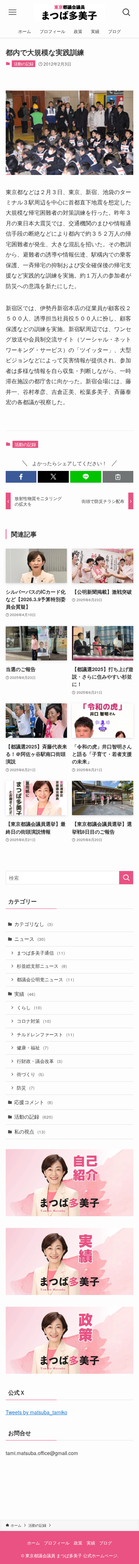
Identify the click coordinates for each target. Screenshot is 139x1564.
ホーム (33, 1543)
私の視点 (29, 1131)
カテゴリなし (33, 923)
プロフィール (57, 1543)
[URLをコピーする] (118, 477)
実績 (24, 993)
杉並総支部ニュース (42, 966)
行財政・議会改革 (39, 1061)
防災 (26, 1088)
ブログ (105, 1543)
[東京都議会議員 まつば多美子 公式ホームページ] (69, 12)
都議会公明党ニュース (45, 979)
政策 (78, 1543)
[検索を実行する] (126, 877)
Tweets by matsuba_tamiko (36, 1412)
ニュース (29, 938)
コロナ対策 (34, 1021)
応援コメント (33, 1101)
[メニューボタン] (12, 12)
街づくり (30, 1074)
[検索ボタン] (126, 12)
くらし (29, 1007)
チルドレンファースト (45, 1034)
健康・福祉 (32, 1047)
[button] (21, 477)
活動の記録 (24, 63)
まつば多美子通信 (41, 953)
